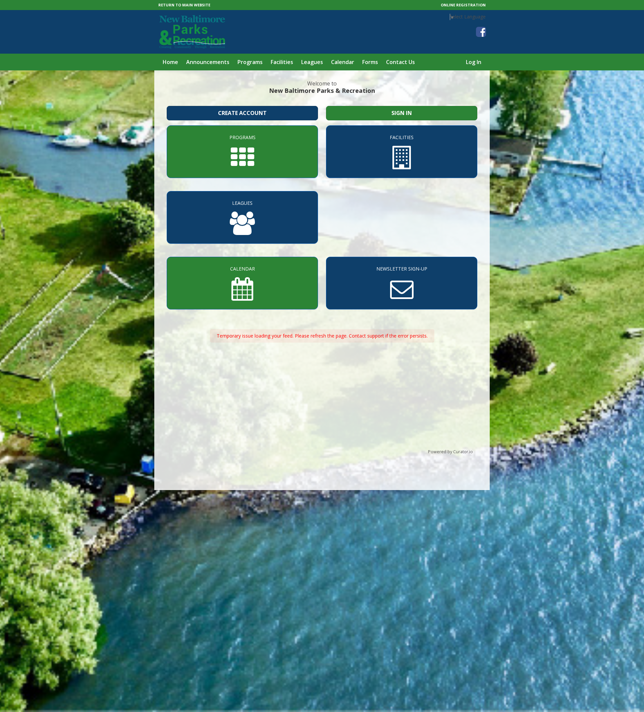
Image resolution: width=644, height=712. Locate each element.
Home (170, 62)
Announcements (207, 62)
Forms (370, 62)
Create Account (242, 113)
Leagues (312, 62)
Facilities (282, 62)
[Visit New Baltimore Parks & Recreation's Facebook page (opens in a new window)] (481, 32)
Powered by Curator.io (450, 452)
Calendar (342, 62)
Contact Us (400, 62)
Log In (473, 62)
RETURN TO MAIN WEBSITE (184, 4)
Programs (250, 62)
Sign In (401, 113)
